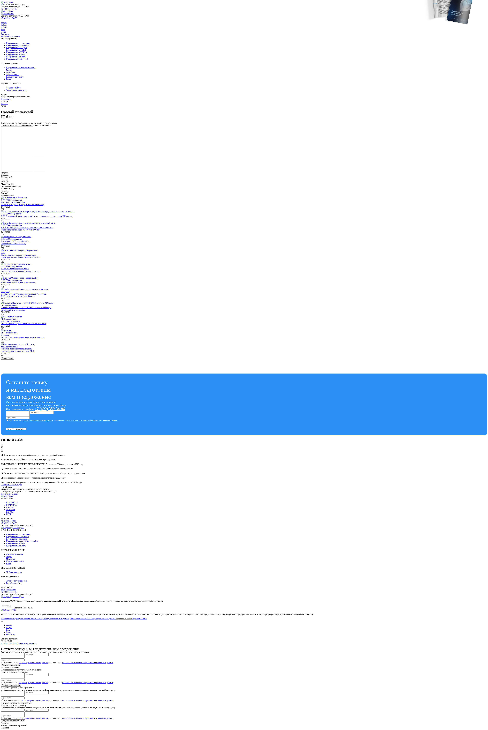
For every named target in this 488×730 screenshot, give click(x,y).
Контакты (5, 34)
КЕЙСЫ (9, 512)
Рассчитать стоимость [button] (10, 36)
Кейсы (4, 25)
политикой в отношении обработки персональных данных (92, 420)
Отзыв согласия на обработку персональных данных (93, 619)
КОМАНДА (11, 505)
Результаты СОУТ (139, 619)
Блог (3, 29)
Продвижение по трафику (17, 536)
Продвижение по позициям (18, 534)
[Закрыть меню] (2, 621)
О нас (3, 32)
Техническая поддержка (16, 581)
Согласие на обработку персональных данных (49, 619)
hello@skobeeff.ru (8, 521)
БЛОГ (8, 514)
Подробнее (6, 99)
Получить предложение (16, 429)
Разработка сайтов (14, 583)
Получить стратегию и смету (13, 721)
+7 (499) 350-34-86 (9, 9)
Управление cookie (124, 619)
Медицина (10, 559)
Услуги (4, 23)
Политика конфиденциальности (15, 619)
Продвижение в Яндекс (16, 543)
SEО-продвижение (14, 200)
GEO (3, 200)
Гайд (8, 291)
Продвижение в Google (16, 546)
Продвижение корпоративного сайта (22, 541)
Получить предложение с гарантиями (16, 703)
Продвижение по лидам (16, 539)
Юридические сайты (15, 561)
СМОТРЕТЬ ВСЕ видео (11, 485)
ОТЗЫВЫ (10, 510)
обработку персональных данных (38, 420)
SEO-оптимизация (14, 572)
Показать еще (7, 358)
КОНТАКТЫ (12, 503)
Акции (4, 27)
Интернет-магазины (15, 554)
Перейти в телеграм (9, 494)
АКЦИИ (10, 507)
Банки (8, 563)
